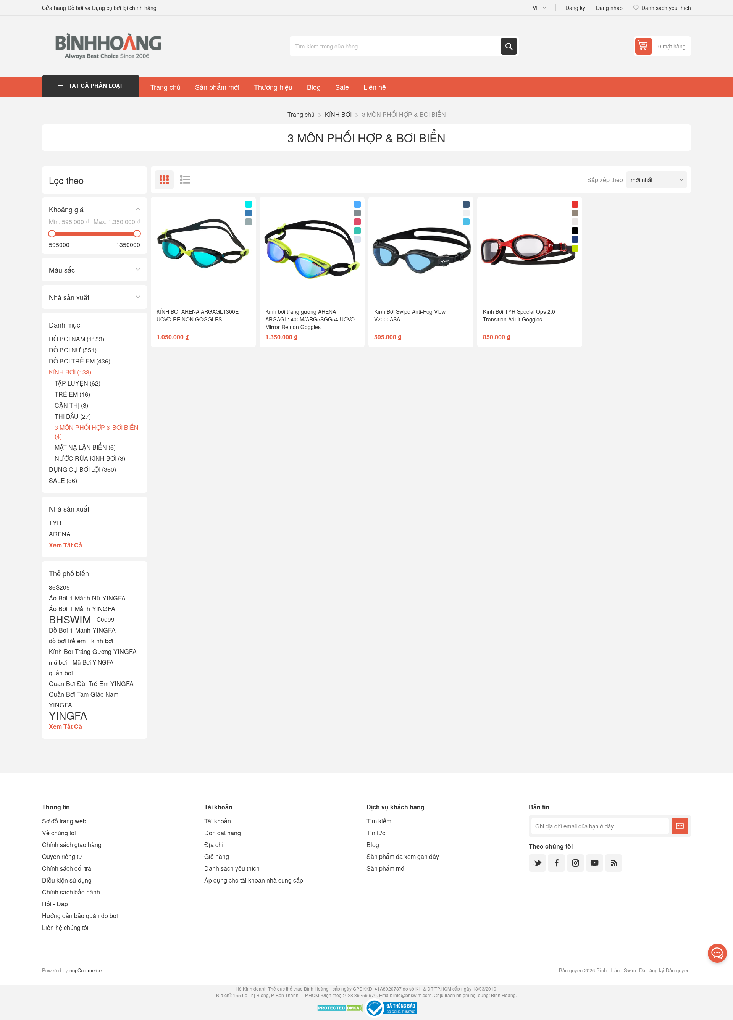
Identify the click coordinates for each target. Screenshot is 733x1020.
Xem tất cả (65, 545)
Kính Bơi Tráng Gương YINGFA (93, 651)
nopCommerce (85, 970)
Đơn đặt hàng (222, 832)
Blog (372, 844)
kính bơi (102, 640)
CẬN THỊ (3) (71, 405)
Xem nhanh (186, 289)
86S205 (59, 587)
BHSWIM (70, 619)
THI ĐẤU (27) (73, 416)
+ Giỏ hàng (219, 289)
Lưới (164, 179)
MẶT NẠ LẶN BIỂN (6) (85, 447)
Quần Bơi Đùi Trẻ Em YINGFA (91, 683)
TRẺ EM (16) (72, 394)
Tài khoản (217, 821)
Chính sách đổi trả (66, 868)
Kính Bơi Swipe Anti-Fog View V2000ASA (410, 315)
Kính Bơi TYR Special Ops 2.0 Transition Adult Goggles (519, 315)
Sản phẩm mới (386, 868)
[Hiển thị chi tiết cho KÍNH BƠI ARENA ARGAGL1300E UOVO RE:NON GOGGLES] (203, 249)
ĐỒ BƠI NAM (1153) (76, 338)
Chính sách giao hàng (72, 844)
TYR (55, 522)
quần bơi (61, 672)
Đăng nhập (609, 7)
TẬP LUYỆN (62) (77, 383)
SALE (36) (63, 480)
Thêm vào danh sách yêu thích (170, 289)
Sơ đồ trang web (64, 821)
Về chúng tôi (59, 832)
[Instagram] (575, 863)
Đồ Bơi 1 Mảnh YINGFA (82, 629)
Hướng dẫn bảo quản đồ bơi (80, 915)
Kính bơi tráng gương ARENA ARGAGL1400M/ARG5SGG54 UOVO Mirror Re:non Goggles (310, 319)
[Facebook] (556, 863)
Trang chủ (301, 114)
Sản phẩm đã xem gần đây (402, 856)
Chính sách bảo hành (71, 892)
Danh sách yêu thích (232, 868)
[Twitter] (537, 863)
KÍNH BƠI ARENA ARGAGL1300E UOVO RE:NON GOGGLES (198, 315)
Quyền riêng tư (62, 856)
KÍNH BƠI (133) (70, 372)
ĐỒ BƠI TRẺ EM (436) (79, 361)
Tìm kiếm (509, 46)
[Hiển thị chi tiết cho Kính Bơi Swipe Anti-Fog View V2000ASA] (420, 249)
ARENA (60, 533)
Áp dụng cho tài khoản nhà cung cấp (253, 880)
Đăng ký (575, 7)
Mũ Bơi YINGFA (93, 662)
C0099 (106, 619)
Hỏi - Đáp (55, 903)
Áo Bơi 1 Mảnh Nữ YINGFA (87, 597)
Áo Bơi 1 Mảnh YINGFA (82, 608)
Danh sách (185, 179)
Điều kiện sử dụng (67, 880)
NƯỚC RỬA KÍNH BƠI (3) (90, 458)
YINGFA (68, 715)
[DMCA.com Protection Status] (339, 1009)
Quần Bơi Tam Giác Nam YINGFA (83, 699)
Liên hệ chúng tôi (65, 927)
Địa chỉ (213, 844)
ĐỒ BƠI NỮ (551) (73, 349)
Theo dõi (680, 826)
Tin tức (375, 832)
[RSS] (613, 863)
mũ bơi (58, 662)
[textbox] (396, 46)
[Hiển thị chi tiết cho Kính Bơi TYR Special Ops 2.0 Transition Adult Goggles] (529, 249)
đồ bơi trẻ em (67, 640)
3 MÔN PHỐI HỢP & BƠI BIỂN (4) (97, 432)
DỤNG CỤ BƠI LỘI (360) (82, 469)
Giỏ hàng (216, 856)
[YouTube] (594, 863)
